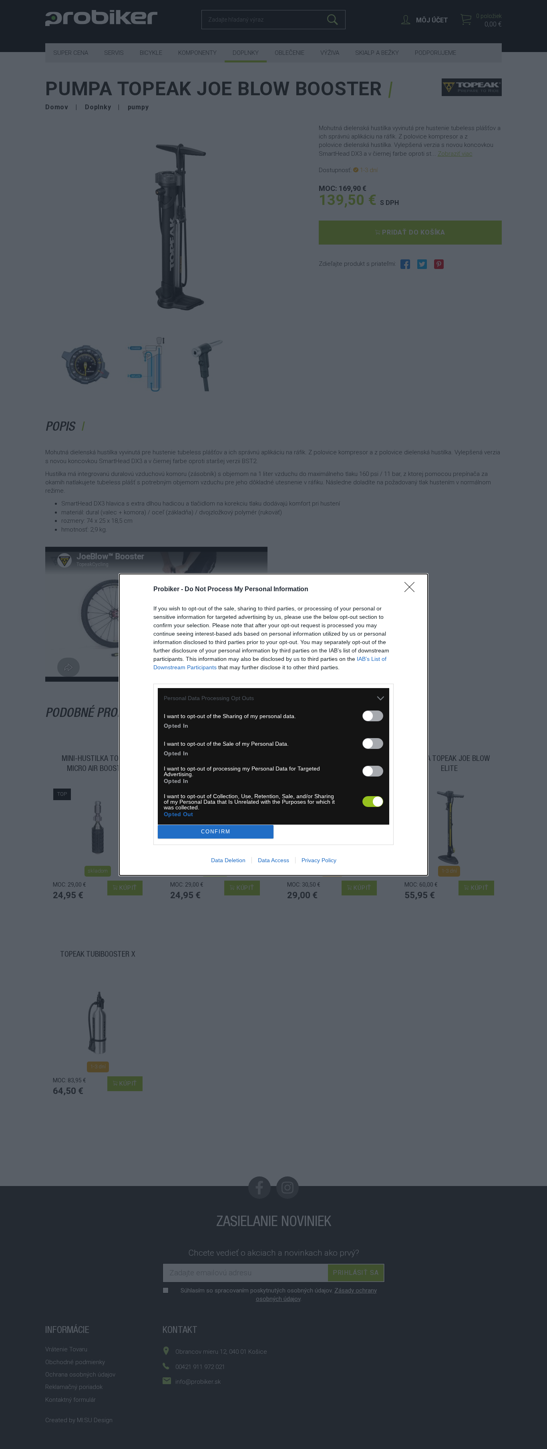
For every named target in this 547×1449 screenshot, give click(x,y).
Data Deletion (228, 860)
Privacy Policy (319, 860)
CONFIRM (216, 832)
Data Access (273, 860)
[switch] (372, 715)
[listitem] (273, 698)
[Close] (412, 589)
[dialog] (273, 724)
